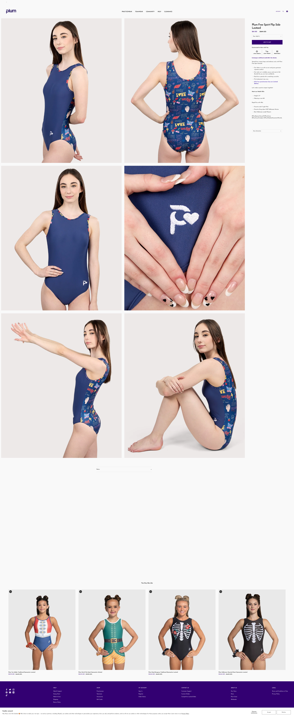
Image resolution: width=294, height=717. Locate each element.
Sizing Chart (56, 694)
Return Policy (57, 702)
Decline (284, 712)
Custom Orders (185, 694)
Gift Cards (99, 699)
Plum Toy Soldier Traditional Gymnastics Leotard (21, 672)
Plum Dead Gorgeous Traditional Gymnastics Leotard (163, 672)
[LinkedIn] (13, 692)
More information (257, 130)
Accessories (100, 696)
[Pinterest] (7, 692)
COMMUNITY (150, 11)
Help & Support (57, 691)
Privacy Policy (185, 713)
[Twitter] (10, 690)
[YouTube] (10, 692)
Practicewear (100, 691)
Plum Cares (234, 696)
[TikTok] (7, 695)
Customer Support (186, 691)
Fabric (98, 469)
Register (141, 694)
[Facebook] (7, 690)
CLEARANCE (168, 11)
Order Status (142, 696)
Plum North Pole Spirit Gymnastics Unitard (90, 672)
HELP (159, 11)
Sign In (140, 691)
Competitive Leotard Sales (188, 696)
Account (278, 11)
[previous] (5, 630)
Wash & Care (57, 696)
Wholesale (234, 699)
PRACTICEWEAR (127, 11)
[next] (289, 630)
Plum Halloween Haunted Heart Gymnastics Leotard (233, 672)
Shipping (55, 699)
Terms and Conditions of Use (280, 691)
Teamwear (99, 694)
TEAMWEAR (139, 11)
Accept (269, 712)
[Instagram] (13, 690)
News (232, 694)
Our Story (233, 691)
